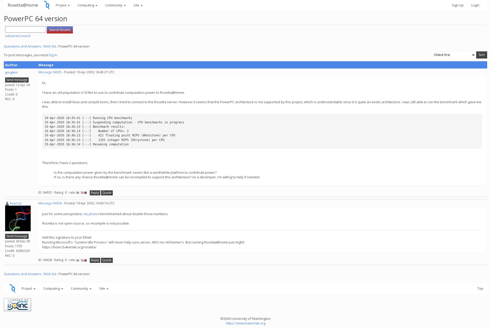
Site (136, 5)
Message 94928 (50, 203)
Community (114, 5)
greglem (11, 72)
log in (53, 55)
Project (61, 5)
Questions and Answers (22, 46)
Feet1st (15, 203)
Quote (106, 193)
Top (480, 288)
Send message (16, 80)
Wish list (49, 46)
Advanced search (17, 36)
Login (475, 5)
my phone (91, 214)
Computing (86, 5)
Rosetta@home (23, 5)
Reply (95, 193)
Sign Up (458, 5)
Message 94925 (50, 72)
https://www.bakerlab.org (245, 323)
